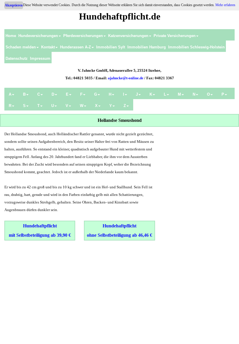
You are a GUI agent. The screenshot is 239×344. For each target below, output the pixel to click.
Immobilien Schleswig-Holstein (196, 47)
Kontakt (48, 47)
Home (11, 36)
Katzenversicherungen (128, 36)
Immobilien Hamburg (146, 47)
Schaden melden (21, 47)
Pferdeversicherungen (83, 36)
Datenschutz (17, 58)
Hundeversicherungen (38, 36)
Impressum (40, 58)
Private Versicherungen (175, 36)
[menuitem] (10, 35)
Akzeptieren (14, 5)
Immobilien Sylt (110, 47)
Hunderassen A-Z (75, 47)
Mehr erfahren (225, 5)
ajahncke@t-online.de (125, 78)
